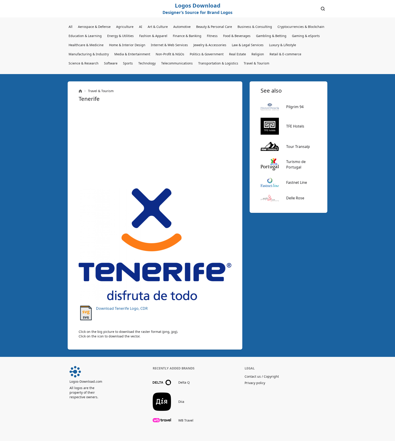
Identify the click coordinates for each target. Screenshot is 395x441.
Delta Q (184, 382)
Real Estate (237, 54)
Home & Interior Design (127, 45)
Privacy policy (255, 383)
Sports (128, 63)
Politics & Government (207, 54)
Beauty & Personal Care (214, 26)
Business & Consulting (255, 26)
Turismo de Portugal (296, 164)
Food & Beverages (237, 36)
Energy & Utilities (120, 36)
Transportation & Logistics (218, 63)
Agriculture (124, 26)
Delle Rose (295, 197)
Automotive (182, 26)
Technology (147, 63)
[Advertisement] (155, 145)
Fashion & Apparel (153, 36)
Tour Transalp (298, 146)
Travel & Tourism (256, 63)
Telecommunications (177, 63)
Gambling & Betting (271, 36)
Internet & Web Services (169, 45)
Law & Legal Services (248, 45)
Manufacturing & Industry (89, 54)
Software (110, 63)
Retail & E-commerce (285, 54)
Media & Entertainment (132, 54)
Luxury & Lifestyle (282, 45)
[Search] (322, 8)
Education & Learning (85, 36)
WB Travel (185, 420)
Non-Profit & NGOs (170, 54)
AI (140, 26)
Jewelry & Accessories (209, 45)
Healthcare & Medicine (86, 45)
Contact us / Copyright (262, 376)
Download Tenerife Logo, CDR (122, 308)
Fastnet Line (296, 182)
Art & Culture (158, 26)
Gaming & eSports (306, 36)
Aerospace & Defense (94, 26)
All (70, 26)
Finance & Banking (187, 36)
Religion (257, 54)
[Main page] (80, 91)
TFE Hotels (295, 126)
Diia (181, 401)
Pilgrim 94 (295, 106)
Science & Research (84, 63)
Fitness (212, 36)
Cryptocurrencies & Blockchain (301, 26)
